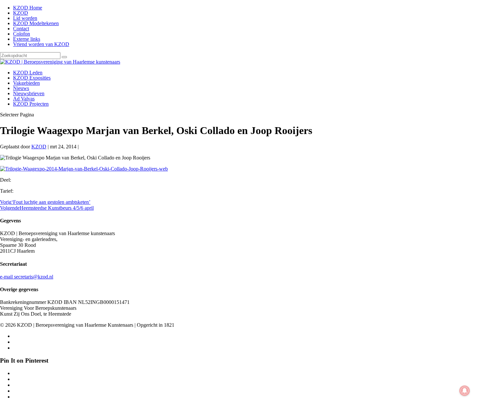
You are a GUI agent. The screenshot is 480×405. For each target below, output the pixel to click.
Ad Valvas (24, 98)
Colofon (21, 34)
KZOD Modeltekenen (36, 23)
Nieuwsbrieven (28, 93)
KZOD (20, 13)
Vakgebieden (26, 83)
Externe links (26, 39)
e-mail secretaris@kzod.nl (26, 276)
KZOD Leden (27, 72)
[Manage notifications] (464, 390)
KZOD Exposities (32, 78)
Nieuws (21, 88)
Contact (21, 28)
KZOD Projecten (31, 104)
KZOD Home (27, 7)
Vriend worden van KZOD (41, 44)
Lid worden (25, 18)
